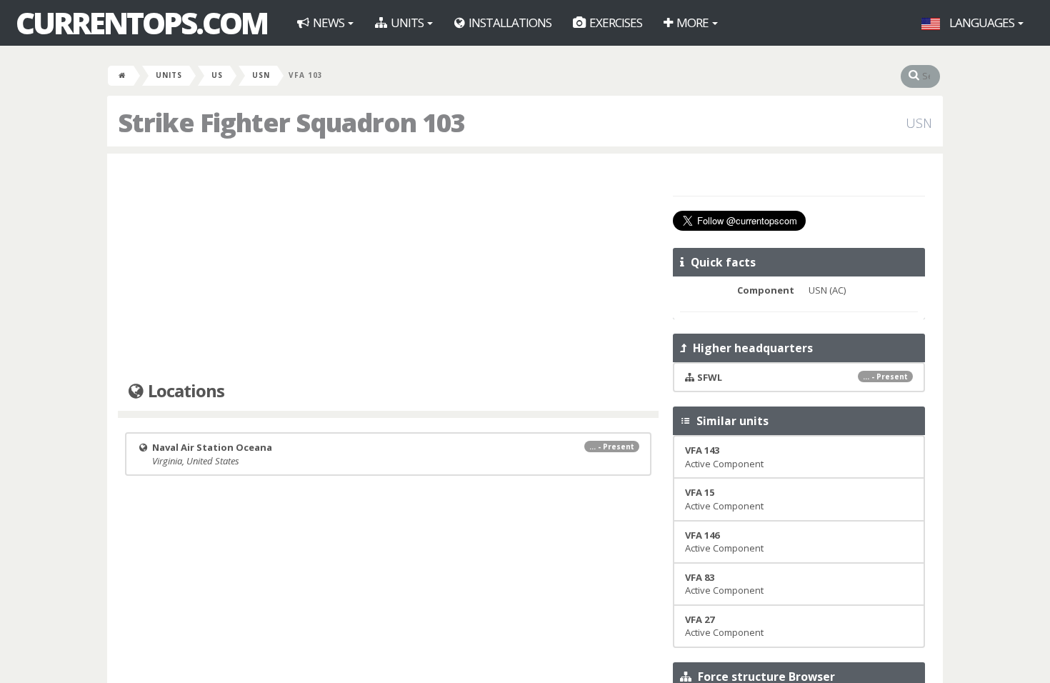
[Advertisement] (388, 268)
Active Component (724, 457)
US (217, 75)
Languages (981, 22)
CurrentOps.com (141, 23)
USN (261, 75)
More (692, 22)
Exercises (614, 22)
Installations (508, 22)
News (328, 22)
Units (407, 22)
